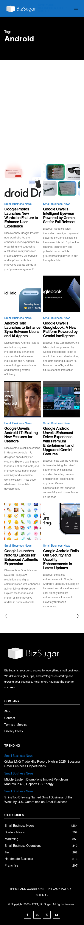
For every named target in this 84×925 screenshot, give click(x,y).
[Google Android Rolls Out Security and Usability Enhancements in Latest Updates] (61, 521)
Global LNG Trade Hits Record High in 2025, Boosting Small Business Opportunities (42, 763)
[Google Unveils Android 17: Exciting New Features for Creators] (22, 399)
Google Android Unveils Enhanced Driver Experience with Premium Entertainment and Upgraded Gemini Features (58, 441)
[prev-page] (7, 616)
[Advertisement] (42, 104)
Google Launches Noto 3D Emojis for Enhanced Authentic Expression (21, 557)
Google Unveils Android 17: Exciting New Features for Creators (21, 434)
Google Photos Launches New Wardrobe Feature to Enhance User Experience (21, 217)
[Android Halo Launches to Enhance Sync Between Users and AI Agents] (22, 294)
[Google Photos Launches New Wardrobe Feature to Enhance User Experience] (22, 179)
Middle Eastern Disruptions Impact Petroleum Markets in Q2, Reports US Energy (36, 781)
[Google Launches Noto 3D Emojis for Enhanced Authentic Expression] (22, 521)
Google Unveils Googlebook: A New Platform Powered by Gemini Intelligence (60, 329)
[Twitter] (47, 915)
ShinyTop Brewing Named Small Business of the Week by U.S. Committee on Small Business (38, 799)
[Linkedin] (37, 915)
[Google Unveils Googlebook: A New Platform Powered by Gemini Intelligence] (61, 294)
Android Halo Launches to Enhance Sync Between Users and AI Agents (22, 329)
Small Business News (18, 204)
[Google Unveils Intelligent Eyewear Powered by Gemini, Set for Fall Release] (61, 179)
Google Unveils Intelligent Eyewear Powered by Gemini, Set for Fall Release (59, 215)
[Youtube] (56, 915)
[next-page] (76, 616)
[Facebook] (27, 915)
